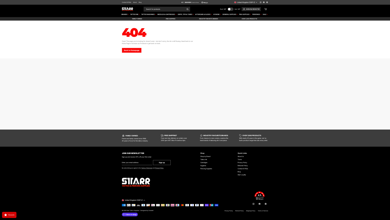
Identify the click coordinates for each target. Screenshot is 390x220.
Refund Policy (239, 211)
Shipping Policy (250, 211)
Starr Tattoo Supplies (133, 210)
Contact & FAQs (126, 2)
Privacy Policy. (159, 168)
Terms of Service (263, 211)
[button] (194, 2)
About (135, 2)
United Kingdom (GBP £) (246, 2)
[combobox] (167, 9)
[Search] (187, 9)
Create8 (150, 210)
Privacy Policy (229, 211)
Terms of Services (146, 168)
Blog (140, 2)
